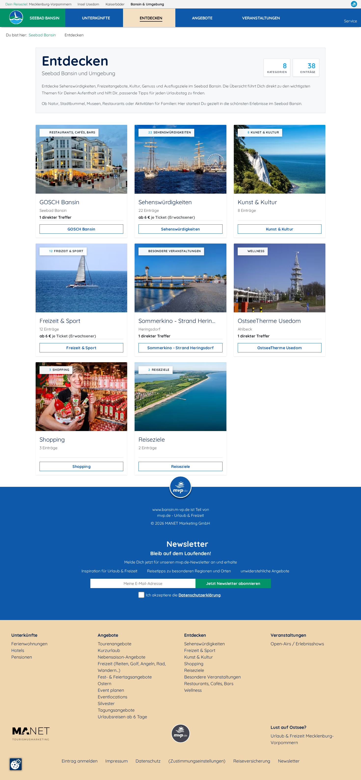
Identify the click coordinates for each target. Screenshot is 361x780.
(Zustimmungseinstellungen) (196, 761)
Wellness (193, 690)
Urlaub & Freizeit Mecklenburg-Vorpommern (302, 739)
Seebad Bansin (42, 34)
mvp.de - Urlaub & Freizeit (180, 515)
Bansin (147, 4)
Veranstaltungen (288, 635)
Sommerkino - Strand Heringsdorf (180, 347)
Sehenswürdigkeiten (180, 229)
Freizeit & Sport (81, 347)
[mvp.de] (354, 4)
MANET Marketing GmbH (187, 523)
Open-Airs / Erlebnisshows (297, 644)
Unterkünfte (24, 635)
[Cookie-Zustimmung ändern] (16, 764)
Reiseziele (180, 466)
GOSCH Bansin (81, 229)
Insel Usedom (89, 4)
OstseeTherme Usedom (279, 347)
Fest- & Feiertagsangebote (125, 677)
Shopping (81, 466)
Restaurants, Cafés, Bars (208, 683)
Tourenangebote (114, 644)
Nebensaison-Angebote (121, 657)
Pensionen (21, 657)
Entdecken (195, 635)
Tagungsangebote (116, 710)
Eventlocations (112, 697)
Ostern (104, 683)
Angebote (108, 635)
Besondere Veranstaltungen (212, 677)
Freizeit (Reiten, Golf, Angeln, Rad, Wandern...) (132, 667)
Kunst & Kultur (279, 229)
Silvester (106, 703)
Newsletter (289, 761)
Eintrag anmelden (79, 761)
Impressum (116, 761)
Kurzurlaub (109, 650)
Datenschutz (148, 761)
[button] (47, 16)
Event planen (111, 690)
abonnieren (233, 583)
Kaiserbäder (115, 4)
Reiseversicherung (251, 761)
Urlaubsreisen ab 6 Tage (122, 717)
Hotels (17, 650)
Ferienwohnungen (29, 644)
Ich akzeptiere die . (183, 594)
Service (350, 20)
